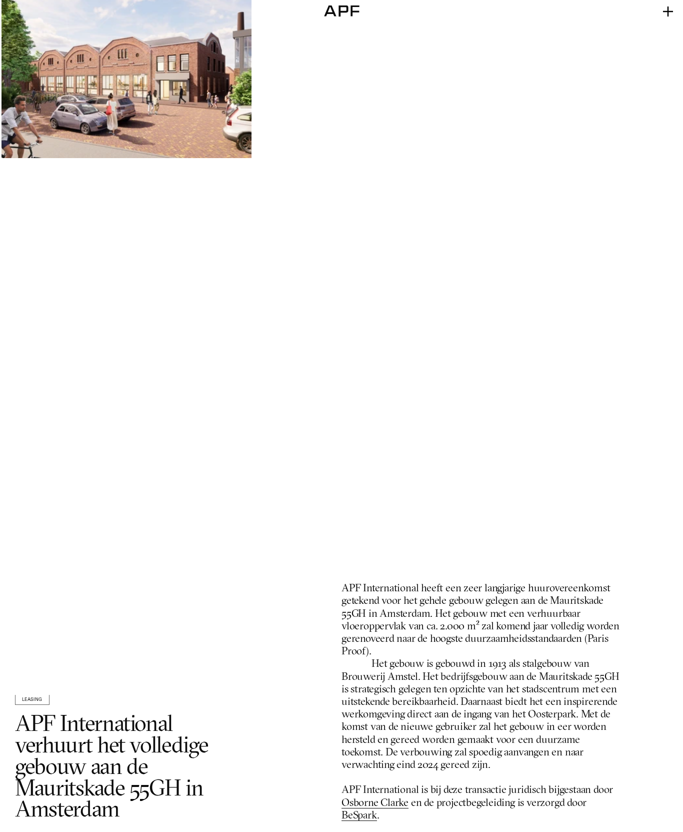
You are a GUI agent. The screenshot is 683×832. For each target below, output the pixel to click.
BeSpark (359, 815)
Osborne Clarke (375, 803)
